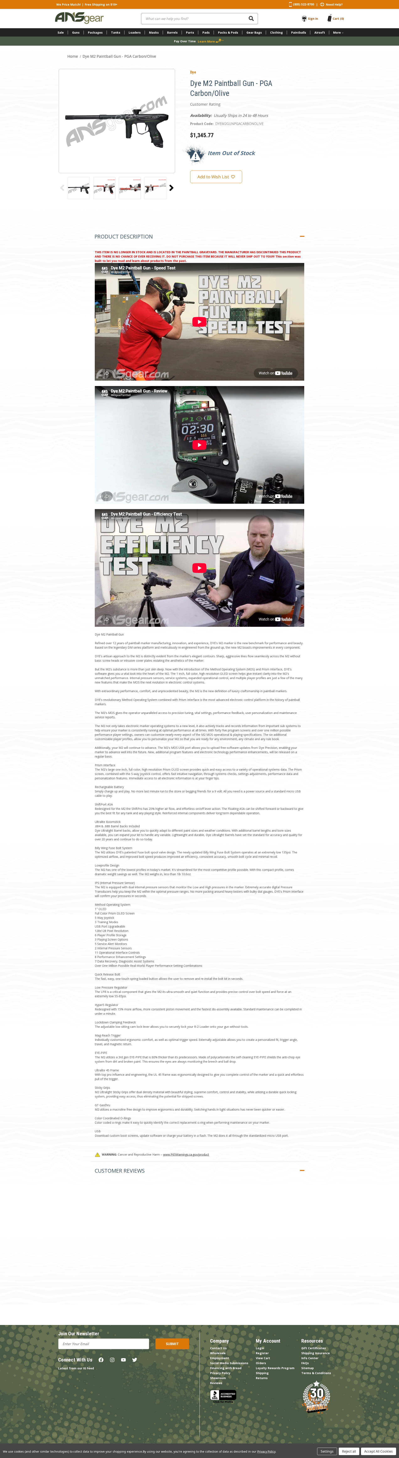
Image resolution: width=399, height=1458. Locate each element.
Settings (327, 1451)
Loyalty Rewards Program (275, 1368)
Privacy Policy (220, 1373)
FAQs (305, 1363)
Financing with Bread (225, 1368)
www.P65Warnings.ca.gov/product (186, 1154)
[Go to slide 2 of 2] (62, 188)
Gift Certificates (313, 1348)
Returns (262, 1378)
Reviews (216, 1383)
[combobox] (199, 18)
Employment (219, 1358)
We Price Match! (68, 4)
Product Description (124, 236)
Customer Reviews (120, 1170)
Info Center (309, 1358)
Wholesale (218, 1353)
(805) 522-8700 (303, 4)
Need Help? (334, 4)
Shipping (262, 1373)
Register (262, 1353)
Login (260, 1348)
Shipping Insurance (315, 1353)
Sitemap (307, 1368)
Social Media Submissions (229, 1363)
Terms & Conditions (316, 1373)
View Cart (263, 1358)
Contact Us (218, 1348)
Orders (261, 1363)
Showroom (218, 1378)
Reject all (349, 1451)
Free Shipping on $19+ (101, 4)
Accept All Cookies (378, 1451)
